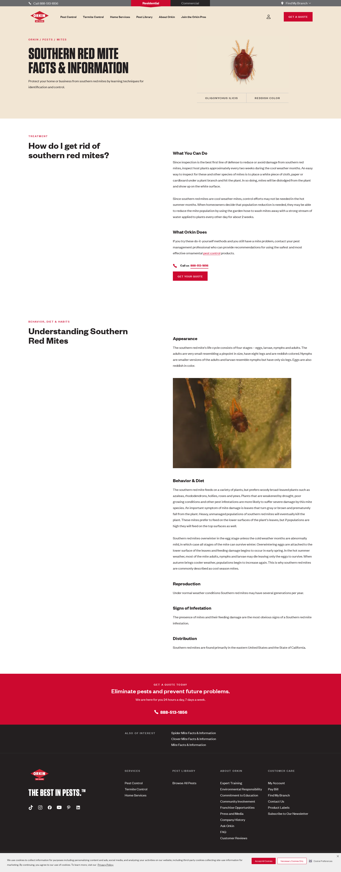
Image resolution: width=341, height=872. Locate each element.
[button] (320, 861)
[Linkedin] (78, 807)
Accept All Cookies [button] (263, 861)
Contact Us (276, 801)
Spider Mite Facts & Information (193, 733)
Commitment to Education (239, 795)
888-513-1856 (173, 712)
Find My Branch (279, 795)
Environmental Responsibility (241, 789)
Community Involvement (237, 801)
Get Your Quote (190, 276)
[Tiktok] (30, 807)
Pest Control (134, 783)
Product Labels (278, 807)
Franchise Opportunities (237, 807)
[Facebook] (49, 807)
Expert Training (231, 783)
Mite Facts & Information (188, 744)
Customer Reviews (233, 838)
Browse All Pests (184, 783)
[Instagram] (40, 807)
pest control (211, 253)
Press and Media (232, 813)
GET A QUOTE (298, 16)
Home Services (135, 795)
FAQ (223, 832)
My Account (276, 783)
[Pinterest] (68, 807)
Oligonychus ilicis (221, 98)
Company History (232, 819)
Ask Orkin (227, 825)
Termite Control (136, 789)
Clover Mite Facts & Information (193, 738)
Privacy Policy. (105, 864)
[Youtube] (59, 807)
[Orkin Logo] (39, 16)
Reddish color (267, 98)
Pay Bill (273, 789)
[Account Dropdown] (269, 17)
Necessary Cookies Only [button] (292, 861)
